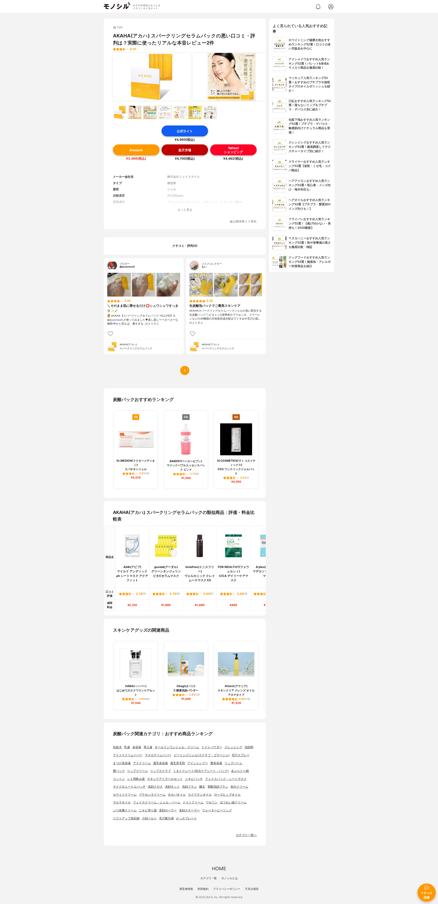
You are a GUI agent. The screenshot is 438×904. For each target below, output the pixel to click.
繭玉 (202, 786)
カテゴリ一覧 (208, 878)
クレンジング (233, 747)
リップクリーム (137, 771)
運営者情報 (186, 889)
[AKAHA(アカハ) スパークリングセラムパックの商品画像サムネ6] (195, 112)
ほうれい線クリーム (233, 802)
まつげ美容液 (122, 763)
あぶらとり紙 (240, 771)
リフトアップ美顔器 (126, 818)
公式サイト (185, 131)
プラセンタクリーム (152, 794)
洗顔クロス (155, 786)
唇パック (119, 771)
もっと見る (184, 209)
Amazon (136, 150)
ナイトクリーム (193, 802)
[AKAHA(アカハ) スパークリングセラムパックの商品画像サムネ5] (180, 112)
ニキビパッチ (194, 779)
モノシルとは (229, 878)
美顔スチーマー (189, 810)
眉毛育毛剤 (177, 763)
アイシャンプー (197, 763)
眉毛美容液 (160, 763)
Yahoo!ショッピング (233, 150)
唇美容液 (216, 763)
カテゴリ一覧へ (246, 835)
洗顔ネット (172, 786)
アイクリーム (142, 763)
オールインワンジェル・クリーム (177, 747)
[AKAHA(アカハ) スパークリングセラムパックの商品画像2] (231, 77)
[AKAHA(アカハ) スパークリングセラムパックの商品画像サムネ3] (150, 112)
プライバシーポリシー (226, 889)
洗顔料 (249, 747)
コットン (119, 779)
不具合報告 (252, 889)
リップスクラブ (160, 771)
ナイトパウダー (211, 747)
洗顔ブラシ (189, 786)
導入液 (147, 747)
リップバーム (233, 763)
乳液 (127, 747)
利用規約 (203, 889)
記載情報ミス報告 (245, 221)
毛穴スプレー (241, 755)
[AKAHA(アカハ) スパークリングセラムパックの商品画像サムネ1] (120, 112)
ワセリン (212, 802)
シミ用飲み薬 (136, 779)
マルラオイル (122, 802)
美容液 (136, 747)
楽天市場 (184, 150)
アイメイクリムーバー (128, 755)
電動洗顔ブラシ (217, 786)
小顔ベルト (149, 818)
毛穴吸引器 (166, 818)
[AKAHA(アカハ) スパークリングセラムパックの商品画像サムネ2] (135, 112)
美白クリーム (239, 786)
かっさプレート (186, 818)
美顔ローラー (168, 810)
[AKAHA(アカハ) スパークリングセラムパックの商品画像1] (151, 77)
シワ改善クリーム (125, 810)
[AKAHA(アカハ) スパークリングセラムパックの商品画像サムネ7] (210, 112)
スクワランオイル (200, 794)
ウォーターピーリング (217, 810)
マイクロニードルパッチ (129, 786)
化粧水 (117, 747)
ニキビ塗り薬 (148, 810)
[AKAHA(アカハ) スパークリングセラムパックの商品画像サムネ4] (165, 112)
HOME (219, 868)
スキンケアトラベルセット (165, 779)
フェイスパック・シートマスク (226, 779)
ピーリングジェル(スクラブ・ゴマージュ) (201, 755)
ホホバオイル (177, 794)
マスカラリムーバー (158, 755)
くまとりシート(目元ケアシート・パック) (201, 771)
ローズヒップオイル (227, 794)
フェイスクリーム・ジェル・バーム (156, 802)
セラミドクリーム (125, 794)
